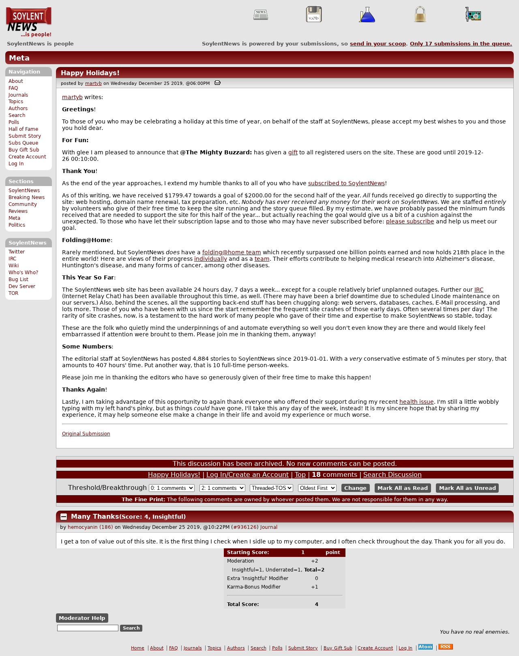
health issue (416, 401)
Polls (14, 122)
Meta (19, 58)
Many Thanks (95, 516)
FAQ (13, 88)
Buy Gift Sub (24, 150)
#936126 (245, 527)
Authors (18, 108)
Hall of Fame (23, 129)
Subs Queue (23, 143)
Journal (268, 527)
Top (300, 474)
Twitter (17, 252)
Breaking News (27, 197)
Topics (16, 101)
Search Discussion (392, 474)
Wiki (14, 265)
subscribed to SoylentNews (346, 183)
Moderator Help (82, 618)
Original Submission (86, 434)
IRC (12, 259)
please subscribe (410, 221)
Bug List (18, 279)
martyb (93, 83)
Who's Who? (23, 272)
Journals (18, 95)
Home (137, 648)
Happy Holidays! (90, 73)
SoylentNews (28, 22)
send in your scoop (378, 44)
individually (210, 258)
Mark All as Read (402, 488)
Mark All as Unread (467, 488)
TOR (13, 293)
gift (293, 152)
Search (17, 115)
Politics (17, 225)
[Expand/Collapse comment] (63, 516)
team (262, 258)
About (16, 81)
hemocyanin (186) (90, 527)
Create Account (27, 157)
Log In (16, 164)
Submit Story (25, 136)
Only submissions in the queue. (461, 44)
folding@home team (231, 252)
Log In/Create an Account (247, 474)
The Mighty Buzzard (218, 152)
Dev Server (22, 286)
